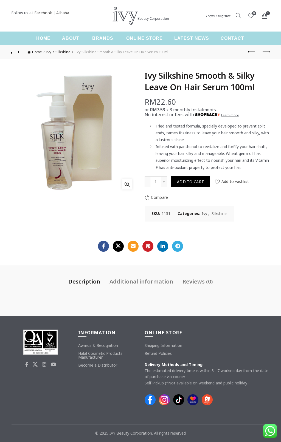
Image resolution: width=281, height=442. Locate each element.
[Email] (133, 246)
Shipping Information (163, 345)
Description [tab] (84, 281)
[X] (118, 246)
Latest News (191, 38)
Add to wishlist (235, 181)
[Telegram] (177, 246)
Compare (159, 197)
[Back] (15, 52)
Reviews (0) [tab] (197, 281)
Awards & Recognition (98, 345)
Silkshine (63, 51)
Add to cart (190, 181)
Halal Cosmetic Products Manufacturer (100, 355)
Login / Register (218, 15)
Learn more (230, 115)
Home (43, 38)
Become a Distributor (97, 365)
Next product (265, 52)
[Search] (238, 16)
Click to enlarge (127, 184)
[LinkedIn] (162, 246)
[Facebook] (103, 246)
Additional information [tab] (141, 281)
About (70, 38)
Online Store (144, 38)
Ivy (48, 51)
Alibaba (62, 12)
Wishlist (254, 13)
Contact (232, 38)
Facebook (43, 12)
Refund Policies (158, 353)
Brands (102, 38)
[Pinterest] (147, 246)
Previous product (252, 52)
